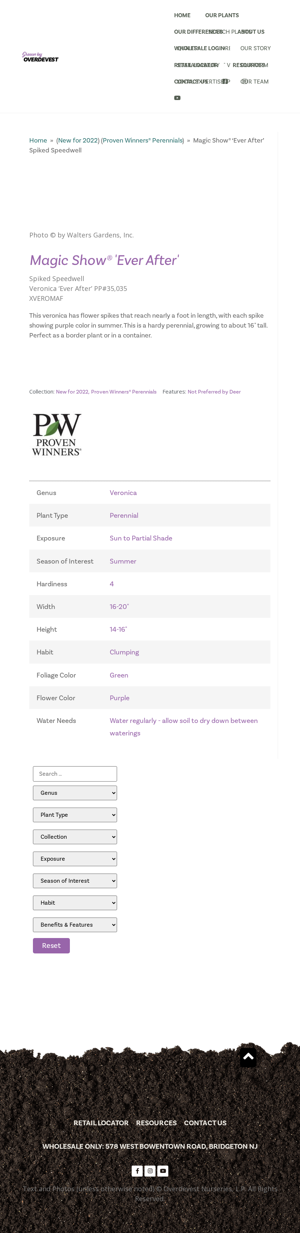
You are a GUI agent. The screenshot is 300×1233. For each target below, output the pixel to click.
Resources (249, 65)
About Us (251, 32)
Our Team (254, 81)
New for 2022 (78, 140)
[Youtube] (162, 1171)
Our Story (255, 48)
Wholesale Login (199, 48)
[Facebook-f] (137, 1171)
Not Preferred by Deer (214, 391)
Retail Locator (196, 65)
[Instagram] (150, 1171)
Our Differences (198, 32)
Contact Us (191, 81)
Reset (51, 945)
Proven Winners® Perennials (142, 140)
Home (182, 15)
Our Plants (222, 15)
